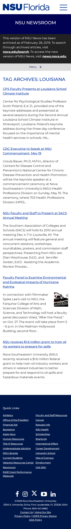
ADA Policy (35, 519)
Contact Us (26, 512)
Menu (33, 67)
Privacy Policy (22, 516)
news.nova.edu (54, 56)
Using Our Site (43, 512)
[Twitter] (34, 495)
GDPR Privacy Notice (44, 516)
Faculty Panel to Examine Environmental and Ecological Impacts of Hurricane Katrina (34, 282)
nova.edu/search (16, 52)
